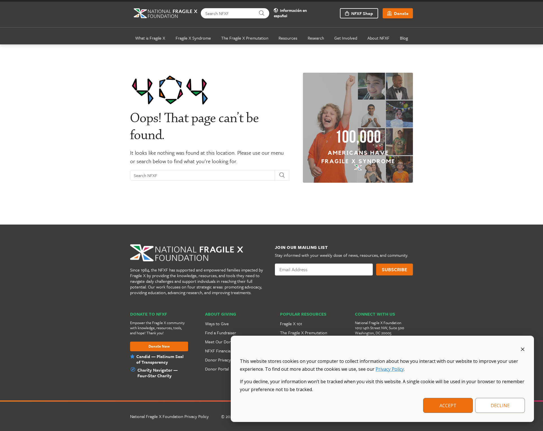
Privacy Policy (390, 369)
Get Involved (345, 38)
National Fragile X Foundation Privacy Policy (169, 416)
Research (316, 38)
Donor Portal (217, 369)
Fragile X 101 (291, 323)
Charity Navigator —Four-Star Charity (157, 372)
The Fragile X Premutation (244, 38)
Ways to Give (217, 323)
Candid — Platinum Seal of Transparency (160, 359)
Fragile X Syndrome (193, 38)
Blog (404, 38)
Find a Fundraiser (220, 332)
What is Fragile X (150, 38)
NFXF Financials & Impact (227, 351)
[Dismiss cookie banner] (522, 349)
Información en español (290, 13)
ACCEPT (447, 405)
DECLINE (500, 405)
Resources (288, 38)
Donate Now (159, 346)
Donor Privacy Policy (223, 360)
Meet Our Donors (221, 342)
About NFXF (378, 38)
